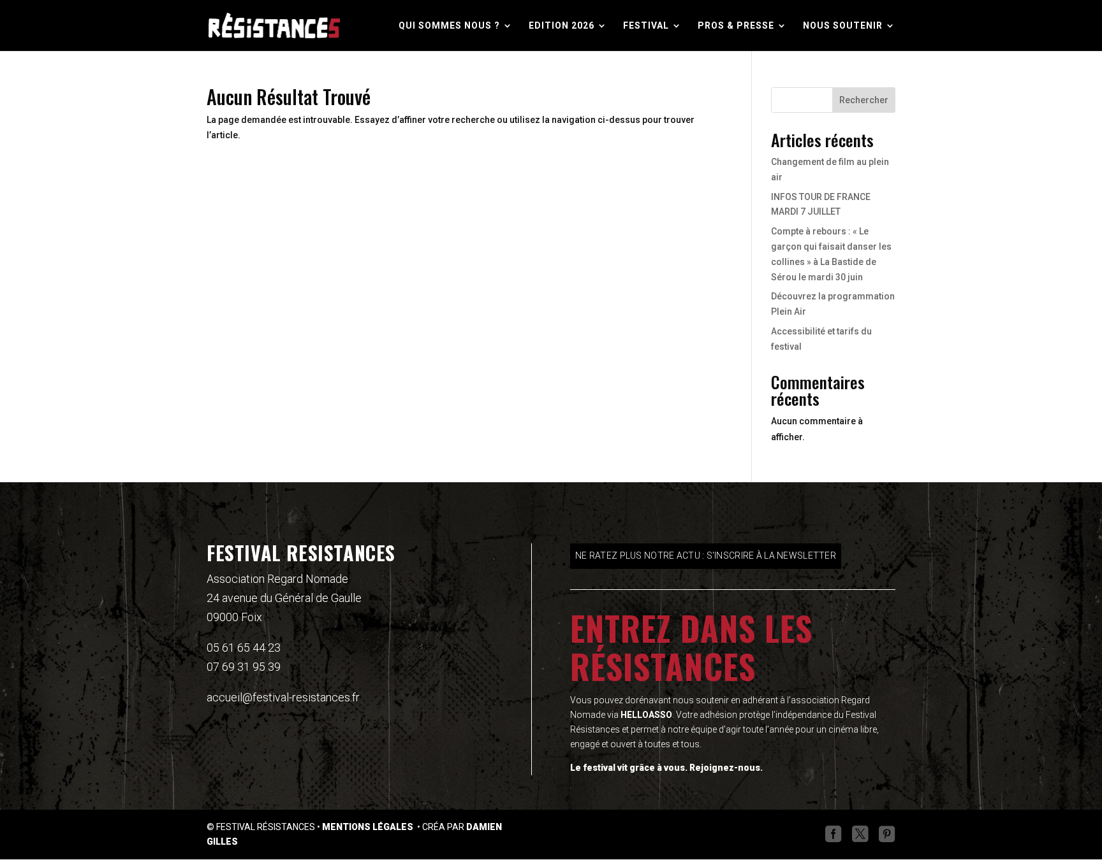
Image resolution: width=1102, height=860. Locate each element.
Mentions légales (368, 827)
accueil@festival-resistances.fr (283, 697)
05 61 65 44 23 (244, 647)
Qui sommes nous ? (449, 26)
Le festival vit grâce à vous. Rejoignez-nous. (666, 768)
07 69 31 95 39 (244, 666)
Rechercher (863, 100)
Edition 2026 (561, 26)
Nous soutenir (843, 26)
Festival (646, 26)
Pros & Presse (736, 26)
